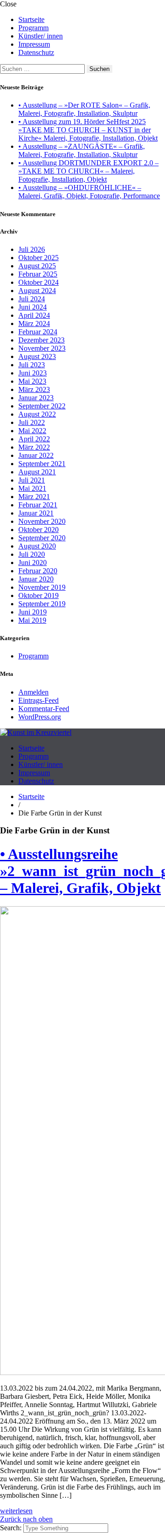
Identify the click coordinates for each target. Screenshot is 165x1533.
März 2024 (34, 323)
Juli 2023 (31, 365)
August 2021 (37, 472)
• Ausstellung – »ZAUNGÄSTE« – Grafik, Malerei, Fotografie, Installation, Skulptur (81, 150)
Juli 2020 (31, 554)
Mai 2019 (32, 620)
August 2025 (37, 266)
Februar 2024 (37, 332)
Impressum (34, 44)
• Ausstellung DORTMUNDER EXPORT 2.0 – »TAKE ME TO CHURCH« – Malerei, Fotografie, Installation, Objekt (88, 171)
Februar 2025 (37, 274)
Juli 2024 (31, 299)
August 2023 (37, 356)
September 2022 (42, 406)
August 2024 (37, 290)
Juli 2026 (31, 249)
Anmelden (33, 692)
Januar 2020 (36, 579)
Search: (11, 1528)
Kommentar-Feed (43, 708)
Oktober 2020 (38, 529)
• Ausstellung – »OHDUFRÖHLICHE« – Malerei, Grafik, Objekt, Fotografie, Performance (89, 192)
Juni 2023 (32, 373)
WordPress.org (39, 717)
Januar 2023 (36, 398)
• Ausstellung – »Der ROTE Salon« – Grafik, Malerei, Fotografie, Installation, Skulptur (84, 109)
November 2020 (42, 521)
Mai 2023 (32, 381)
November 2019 (42, 587)
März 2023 (34, 389)
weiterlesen (16, 1511)
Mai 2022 (32, 431)
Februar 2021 (37, 505)
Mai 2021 (32, 488)
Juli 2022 (31, 422)
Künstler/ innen (40, 36)
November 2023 (42, 348)
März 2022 (34, 447)
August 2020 (37, 546)
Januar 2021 (36, 513)
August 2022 (37, 414)
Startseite (31, 19)
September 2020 (42, 538)
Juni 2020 (32, 562)
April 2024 (34, 315)
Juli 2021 (31, 480)
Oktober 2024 (38, 282)
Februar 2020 (37, 571)
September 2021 (42, 464)
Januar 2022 (36, 455)
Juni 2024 (32, 307)
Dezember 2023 (41, 340)
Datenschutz (36, 52)
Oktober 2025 (38, 257)
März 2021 (34, 496)
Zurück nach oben (26, 1519)
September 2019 (42, 604)
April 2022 (34, 439)
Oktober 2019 (38, 595)
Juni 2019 (32, 612)
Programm (33, 28)
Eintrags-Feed (38, 700)
